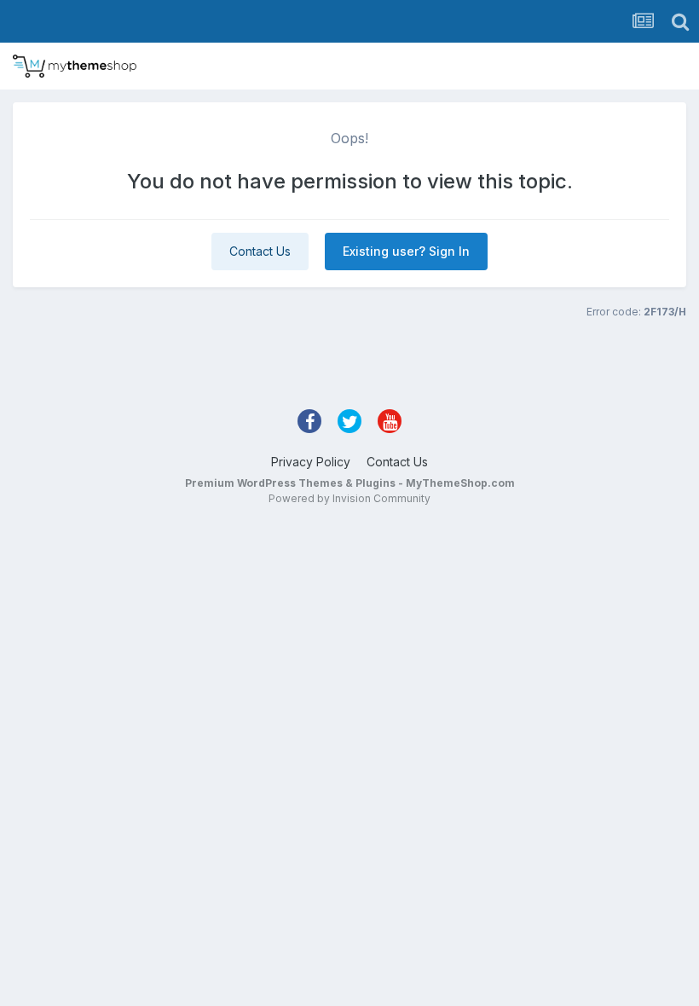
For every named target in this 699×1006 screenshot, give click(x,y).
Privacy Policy (310, 461)
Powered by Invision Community (349, 498)
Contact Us (260, 251)
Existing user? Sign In (406, 251)
